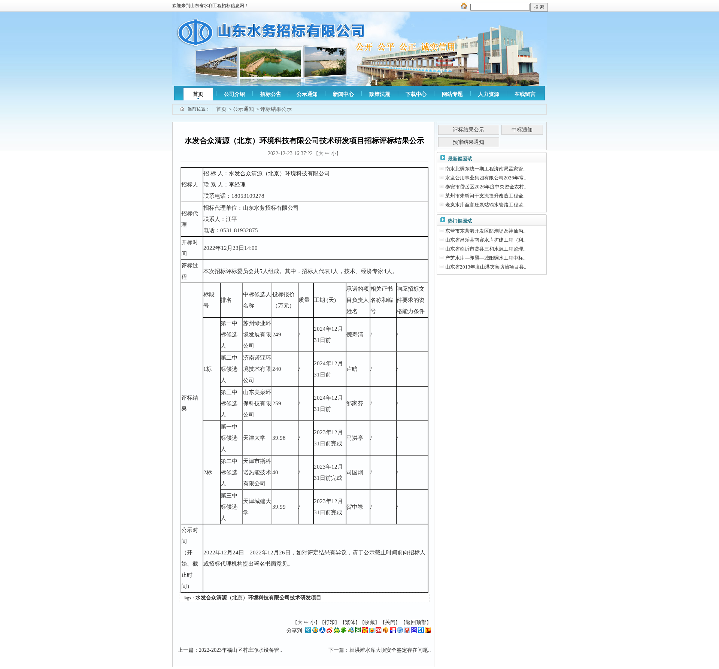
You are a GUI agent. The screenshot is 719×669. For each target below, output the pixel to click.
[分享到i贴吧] (393, 631)
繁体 (350, 622)
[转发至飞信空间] (371, 631)
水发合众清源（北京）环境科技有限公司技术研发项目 (258, 597)
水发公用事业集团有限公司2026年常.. (485, 178)
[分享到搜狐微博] (428, 631)
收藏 (369, 622)
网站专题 (452, 94)
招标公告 (270, 94)
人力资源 (488, 94)
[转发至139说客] (386, 631)
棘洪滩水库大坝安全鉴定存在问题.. (390, 650)
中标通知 (522, 130)
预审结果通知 (468, 142)
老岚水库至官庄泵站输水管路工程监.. (485, 205)
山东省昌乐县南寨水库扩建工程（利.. (485, 240)
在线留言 (525, 94)
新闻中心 (343, 94)
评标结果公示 (276, 109)
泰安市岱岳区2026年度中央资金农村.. (485, 187)
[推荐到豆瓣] (358, 631)
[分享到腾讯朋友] (344, 631)
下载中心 (416, 94)
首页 (198, 94)
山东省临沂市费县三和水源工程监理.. (485, 249)
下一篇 (336, 650)
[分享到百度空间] (414, 631)
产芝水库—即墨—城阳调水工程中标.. (485, 258)
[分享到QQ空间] (315, 631)
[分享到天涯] (400, 631)
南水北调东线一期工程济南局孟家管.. (485, 169)
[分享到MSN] (351, 631)
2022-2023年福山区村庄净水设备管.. (240, 650)
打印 (329, 622)
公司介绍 (234, 94)
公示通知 (307, 94)
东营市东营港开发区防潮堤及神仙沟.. (485, 231)
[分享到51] (421, 631)
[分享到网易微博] (407, 631)
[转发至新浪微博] (330, 631)
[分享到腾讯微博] (308, 631)
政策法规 (379, 94)
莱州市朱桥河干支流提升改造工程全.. (485, 196)
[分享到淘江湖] (379, 631)
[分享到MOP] (337, 631)
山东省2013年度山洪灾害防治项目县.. (485, 267)
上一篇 (186, 650)
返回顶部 (416, 622)
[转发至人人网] (322, 631)
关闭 (390, 622)
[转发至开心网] (365, 631)
